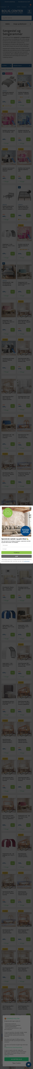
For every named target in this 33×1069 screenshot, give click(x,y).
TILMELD (16, 552)
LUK (16, 556)
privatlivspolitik (26, 561)
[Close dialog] (30, 508)
